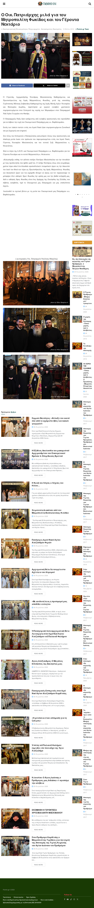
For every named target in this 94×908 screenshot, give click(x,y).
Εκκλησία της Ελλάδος (13, 419)
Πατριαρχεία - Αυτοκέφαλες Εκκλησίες (45, 29)
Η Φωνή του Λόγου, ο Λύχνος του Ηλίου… (47, 484)
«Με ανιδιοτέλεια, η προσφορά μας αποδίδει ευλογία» (49, 602)
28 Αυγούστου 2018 (87, 562)
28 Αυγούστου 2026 (87, 309)
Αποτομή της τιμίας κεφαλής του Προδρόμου (88, 803)
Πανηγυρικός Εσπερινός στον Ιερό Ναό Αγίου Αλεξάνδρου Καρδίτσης (49, 692)
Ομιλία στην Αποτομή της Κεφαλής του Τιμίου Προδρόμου (88, 604)
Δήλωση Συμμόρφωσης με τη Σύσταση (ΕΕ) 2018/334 (22, 902)
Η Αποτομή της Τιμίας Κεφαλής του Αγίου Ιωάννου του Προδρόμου (82, 252)
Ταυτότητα (7, 897)
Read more (38, 443)
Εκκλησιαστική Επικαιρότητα (15, 29)
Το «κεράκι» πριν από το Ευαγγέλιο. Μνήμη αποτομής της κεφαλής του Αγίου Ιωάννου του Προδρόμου (88, 723)
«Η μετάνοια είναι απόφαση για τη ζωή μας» (49, 719)
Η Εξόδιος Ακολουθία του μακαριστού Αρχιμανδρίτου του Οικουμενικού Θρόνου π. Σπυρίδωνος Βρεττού (50, 453)
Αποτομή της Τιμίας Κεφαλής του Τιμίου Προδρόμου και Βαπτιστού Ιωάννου (88, 503)
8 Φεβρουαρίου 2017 (88, 421)
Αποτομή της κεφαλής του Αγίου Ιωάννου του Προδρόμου (88, 408)
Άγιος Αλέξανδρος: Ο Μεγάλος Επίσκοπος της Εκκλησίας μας (47, 662)
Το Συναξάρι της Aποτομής (87, 346)
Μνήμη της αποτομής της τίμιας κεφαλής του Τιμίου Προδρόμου (88, 758)
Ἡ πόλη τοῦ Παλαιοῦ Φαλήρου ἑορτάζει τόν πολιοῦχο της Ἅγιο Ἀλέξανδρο (48, 748)
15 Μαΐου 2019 (68, 29)
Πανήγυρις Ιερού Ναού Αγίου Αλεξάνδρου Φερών (46, 541)
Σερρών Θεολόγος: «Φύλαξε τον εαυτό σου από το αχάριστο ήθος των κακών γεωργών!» (51, 421)
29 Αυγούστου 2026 (40, 786)
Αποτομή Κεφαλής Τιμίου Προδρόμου (88, 530)
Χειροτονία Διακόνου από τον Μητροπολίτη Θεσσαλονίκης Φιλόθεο (50, 511)
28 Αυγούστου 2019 (87, 336)
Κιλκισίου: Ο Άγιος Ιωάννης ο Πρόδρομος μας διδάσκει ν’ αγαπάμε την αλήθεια (50, 780)
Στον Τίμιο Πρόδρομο (87, 781)
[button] (75, 194)
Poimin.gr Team (83, 29)
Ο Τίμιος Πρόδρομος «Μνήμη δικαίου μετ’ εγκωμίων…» (88, 297)
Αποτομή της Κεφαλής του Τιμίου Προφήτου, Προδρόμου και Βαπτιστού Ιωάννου (88, 438)
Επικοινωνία (18, 897)
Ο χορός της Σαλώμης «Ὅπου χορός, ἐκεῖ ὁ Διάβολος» (88, 323)
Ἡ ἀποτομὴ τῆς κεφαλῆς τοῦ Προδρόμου (88, 691)
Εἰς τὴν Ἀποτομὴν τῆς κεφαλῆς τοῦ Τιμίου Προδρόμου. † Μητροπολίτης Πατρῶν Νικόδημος (81, 264)
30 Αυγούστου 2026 (40, 427)
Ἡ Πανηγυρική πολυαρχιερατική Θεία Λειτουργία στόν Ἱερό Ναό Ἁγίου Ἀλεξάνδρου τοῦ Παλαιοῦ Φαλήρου (50, 633)
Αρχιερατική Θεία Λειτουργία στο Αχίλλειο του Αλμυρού (48, 570)
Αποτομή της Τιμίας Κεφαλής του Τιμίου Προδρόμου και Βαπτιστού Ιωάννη (88, 635)
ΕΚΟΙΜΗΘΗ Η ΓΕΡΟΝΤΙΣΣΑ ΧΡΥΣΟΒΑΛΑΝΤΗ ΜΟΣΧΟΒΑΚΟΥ (47, 811)
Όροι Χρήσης (31, 897)
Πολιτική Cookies (47, 900)
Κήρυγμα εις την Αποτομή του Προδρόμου (88, 551)
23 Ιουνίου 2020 (86, 394)
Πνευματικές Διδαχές (12, 662)
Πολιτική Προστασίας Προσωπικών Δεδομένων (20, 900)
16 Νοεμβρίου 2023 (87, 588)
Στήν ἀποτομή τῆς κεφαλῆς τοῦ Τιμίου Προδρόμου (88, 576)
